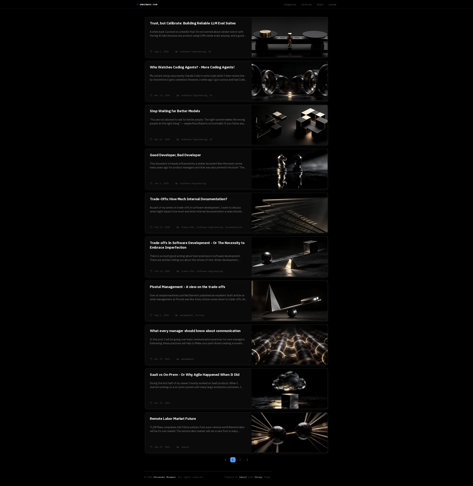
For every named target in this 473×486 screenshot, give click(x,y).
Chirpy (258, 477)
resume (332, 4)
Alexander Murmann (165, 477)
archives (306, 4)
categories (289, 4)
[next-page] (247, 459)
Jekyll (243, 477)
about (320, 4)
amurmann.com (147, 4)
